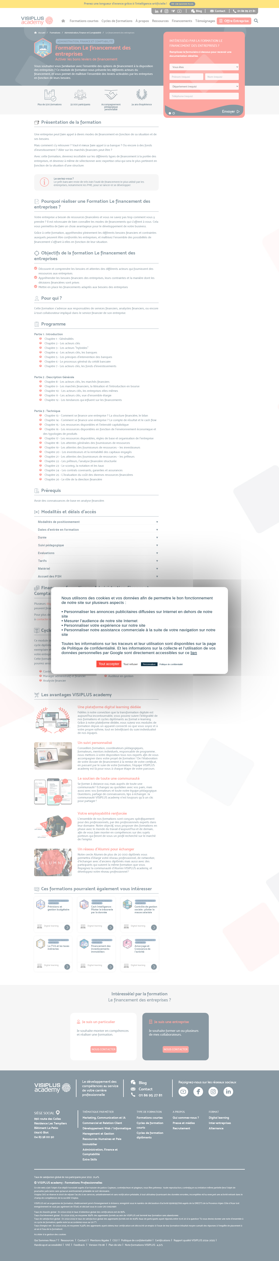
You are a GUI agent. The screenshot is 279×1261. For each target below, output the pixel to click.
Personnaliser (149, 664)
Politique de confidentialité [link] (171, 664)
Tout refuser (130, 664)
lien (194, 652)
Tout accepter (109, 664)
